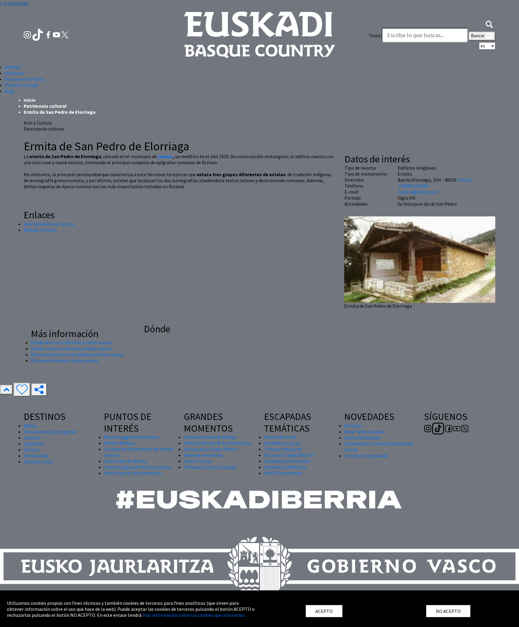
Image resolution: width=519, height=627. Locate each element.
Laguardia (34, 444)
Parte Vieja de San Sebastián (132, 473)
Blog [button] (9, 91)
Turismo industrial (283, 449)
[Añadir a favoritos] (22, 389)
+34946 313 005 (413, 186)
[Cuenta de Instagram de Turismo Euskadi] (28, 34)
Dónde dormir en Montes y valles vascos (71, 342)
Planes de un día (280, 437)
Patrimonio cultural (45, 106)
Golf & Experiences (283, 473)
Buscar (478, 35)
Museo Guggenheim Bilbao (131, 437)
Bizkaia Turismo (40, 230)
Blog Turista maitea (364, 432)
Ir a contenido (14, 3)
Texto (375, 35)
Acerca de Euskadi (362, 438)
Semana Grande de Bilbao (210, 437)
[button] (489, 23)
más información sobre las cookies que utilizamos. (194, 615)
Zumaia (31, 450)
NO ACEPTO (448, 611)
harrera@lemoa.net (418, 192)
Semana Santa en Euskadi (210, 467)
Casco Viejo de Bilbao (125, 461)
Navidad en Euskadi (203, 455)
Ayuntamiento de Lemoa (49, 224)
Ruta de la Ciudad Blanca (289, 455)
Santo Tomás (197, 461)
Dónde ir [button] (13, 67)
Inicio (30, 100)
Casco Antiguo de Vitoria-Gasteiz (137, 467)
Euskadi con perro (282, 443)
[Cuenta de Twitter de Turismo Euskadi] (64, 34)
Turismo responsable (366, 456)
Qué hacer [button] (15, 73)
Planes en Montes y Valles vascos (64, 360)
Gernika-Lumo (38, 462)
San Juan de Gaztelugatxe (50, 432)
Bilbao (30, 426)
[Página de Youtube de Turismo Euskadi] (57, 34)
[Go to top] (6, 389)
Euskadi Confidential (285, 467)
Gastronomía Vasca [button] (24, 79)
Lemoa (165, 156)
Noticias (352, 426)
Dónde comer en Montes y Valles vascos (71, 348)
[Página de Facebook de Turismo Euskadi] (49, 34)
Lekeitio (32, 438)
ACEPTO (324, 611)
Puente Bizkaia (119, 443)
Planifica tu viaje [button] (21, 85)
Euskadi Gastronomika (287, 461)
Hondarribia (36, 456)
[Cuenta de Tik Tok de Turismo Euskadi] (38, 34)
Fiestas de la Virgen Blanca (211, 449)
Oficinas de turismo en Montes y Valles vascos (77, 354)
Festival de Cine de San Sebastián (217, 443)
